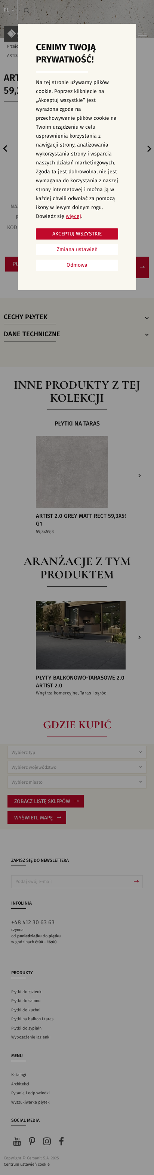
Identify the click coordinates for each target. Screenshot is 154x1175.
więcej (73, 216)
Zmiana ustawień (77, 249)
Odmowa (77, 265)
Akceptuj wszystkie (77, 234)
